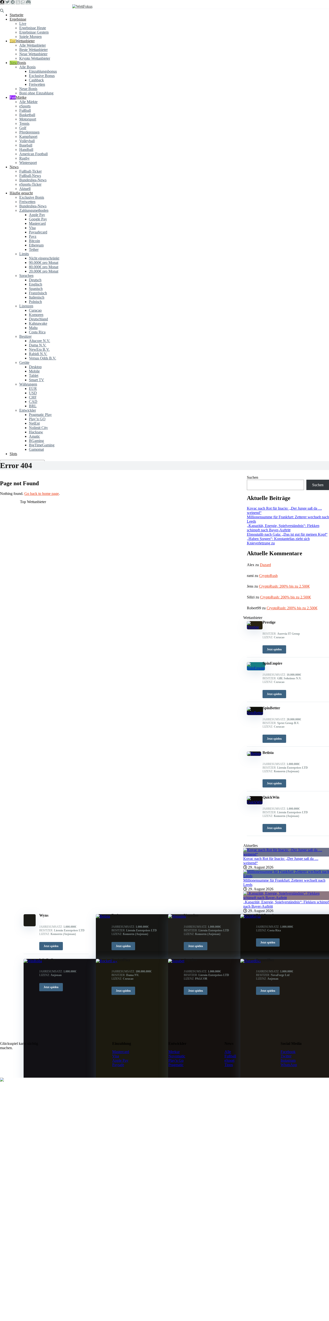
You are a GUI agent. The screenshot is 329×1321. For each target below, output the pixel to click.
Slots (13, 454)
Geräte (24, 362)
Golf (22, 128)
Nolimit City (38, 428)
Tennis (24, 123)
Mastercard (37, 223)
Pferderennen (29, 132)
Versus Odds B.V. (42, 358)
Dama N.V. (37, 345)
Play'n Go (176, 1060)
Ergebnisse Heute (32, 28)
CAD (33, 402)
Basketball (27, 115)
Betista (117, 915)
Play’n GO (37, 419)
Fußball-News (30, 176)
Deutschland (38, 319)
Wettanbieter (25, 41)
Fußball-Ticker (30, 171)
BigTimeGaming (41, 445)
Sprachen (26, 276)
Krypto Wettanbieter (34, 58)
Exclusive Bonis (31, 197)
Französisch (38, 293)
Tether (34, 249)
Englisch (35, 284)
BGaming (36, 441)
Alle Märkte (28, 102)
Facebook (288, 1052)
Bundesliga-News (32, 180)
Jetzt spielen (51, 946)
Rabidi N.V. (38, 354)
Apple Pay (37, 215)
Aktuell (25, 189)
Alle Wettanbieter (32, 45)
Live (22, 23)
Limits (24, 254)
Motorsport (27, 119)
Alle (227, 1052)
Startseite (16, 15)
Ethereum (36, 245)
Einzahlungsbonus (43, 71)
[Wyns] (30, 925)
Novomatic (176, 1056)
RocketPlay (121, 960)
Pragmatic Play (40, 415)
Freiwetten (37, 84)
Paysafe (118, 1065)
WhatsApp (289, 1065)
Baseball (25, 145)
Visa (32, 228)
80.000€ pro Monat (43, 267)
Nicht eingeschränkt (44, 258)
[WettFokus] (82, 6)
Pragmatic (176, 1065)
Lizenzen (26, 306)
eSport (229, 1060)
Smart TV (36, 380)
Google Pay (38, 219)
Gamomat (36, 449)
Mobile (34, 371)
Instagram (288, 1060)
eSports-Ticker (30, 184)
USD (33, 393)
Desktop (35, 367)
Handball (26, 150)
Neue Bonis (28, 89)
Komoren (36, 315)
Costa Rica (37, 332)
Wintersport (28, 163)
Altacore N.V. (39, 341)
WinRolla (47, 960)
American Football (33, 154)
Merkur (174, 1052)
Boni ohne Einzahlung (36, 93)
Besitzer (25, 336)
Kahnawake (38, 323)
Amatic (34, 436)
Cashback (36, 80)
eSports (25, 106)
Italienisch (36, 297)
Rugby (24, 158)
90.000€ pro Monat (43, 262)
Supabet (190, 960)
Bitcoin (34, 241)
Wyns (43, 915)
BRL (33, 406)
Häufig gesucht (21, 193)
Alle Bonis (27, 67)
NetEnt (34, 423)
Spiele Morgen (30, 37)
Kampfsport (28, 136)
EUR (33, 388)
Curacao (35, 310)
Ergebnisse (18, 19)
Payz (32, 236)
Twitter (286, 1056)
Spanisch (36, 289)
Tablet (33, 375)
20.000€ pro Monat (43, 271)
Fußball (25, 110)
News (14, 167)
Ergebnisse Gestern (34, 32)
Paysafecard (38, 232)
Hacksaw (36, 432)
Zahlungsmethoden (33, 210)
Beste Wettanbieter (33, 50)
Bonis (21, 63)
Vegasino (191, 915)
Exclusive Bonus (42, 76)
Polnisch (35, 302)
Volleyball (27, 141)
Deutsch (35, 280)
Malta (33, 328)
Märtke (21, 97)
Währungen (28, 384)
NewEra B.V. (39, 349)
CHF (33, 397)
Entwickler (27, 410)
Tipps (228, 1065)
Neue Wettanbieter (33, 54)
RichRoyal (264, 915)
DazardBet (265, 960)
